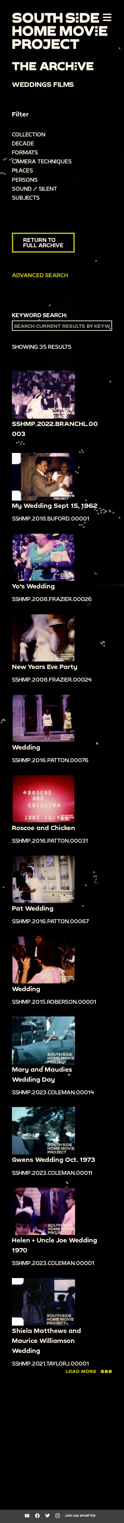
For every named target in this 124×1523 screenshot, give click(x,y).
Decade (23, 143)
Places (22, 170)
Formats (25, 152)
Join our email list (80, 1515)
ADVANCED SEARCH (40, 275)
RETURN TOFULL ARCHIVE (43, 242)
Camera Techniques (42, 161)
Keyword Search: (39, 315)
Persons (25, 179)
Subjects (26, 197)
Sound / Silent (34, 188)
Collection (28, 134)
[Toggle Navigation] (106, 17)
